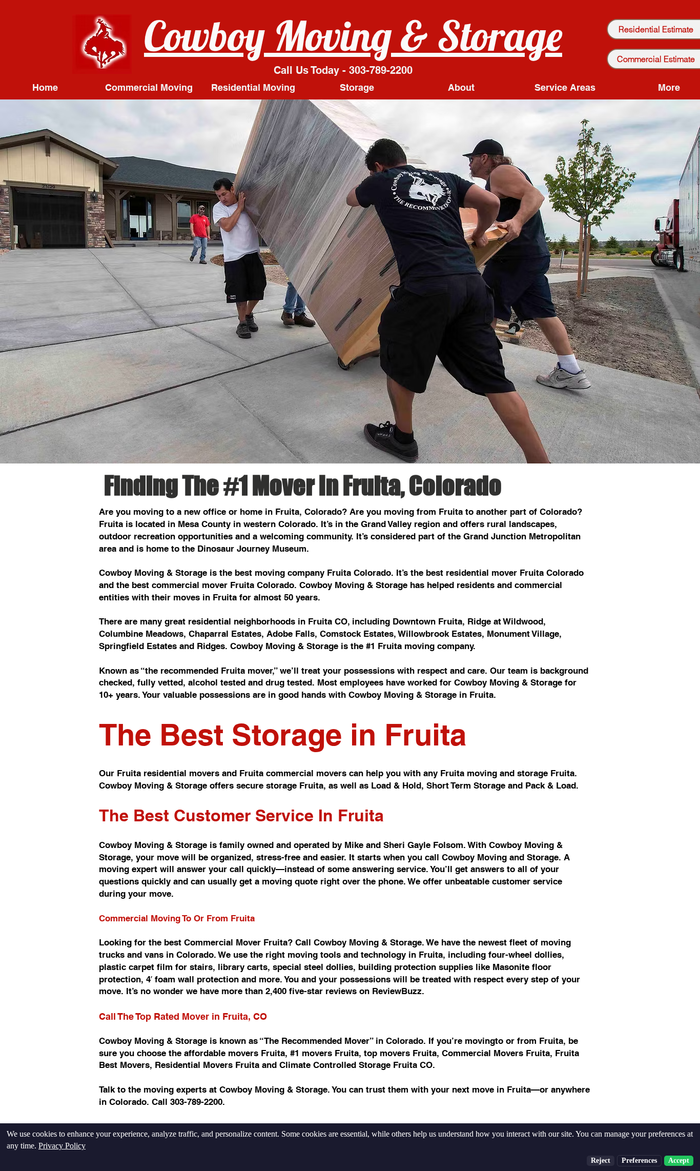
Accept (678, 1160)
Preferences (639, 1160)
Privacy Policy (62, 1145)
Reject (600, 1160)
